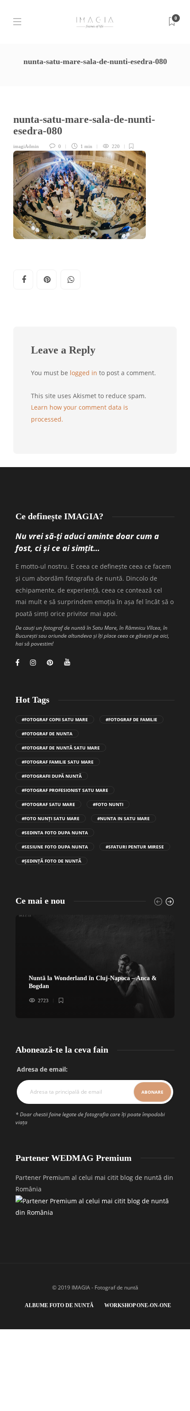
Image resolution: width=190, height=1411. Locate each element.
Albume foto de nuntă (59, 1305)
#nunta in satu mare (123, 818)
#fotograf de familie (131, 719)
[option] (95, 966)
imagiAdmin (26, 146)
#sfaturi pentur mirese (135, 847)
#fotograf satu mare (48, 804)
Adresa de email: (42, 1069)
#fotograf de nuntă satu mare (61, 748)
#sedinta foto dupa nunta (55, 832)
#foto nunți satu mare (51, 818)
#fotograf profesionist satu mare (65, 790)
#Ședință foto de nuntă (51, 861)
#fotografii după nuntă (52, 776)
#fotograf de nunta (47, 733)
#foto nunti (108, 804)
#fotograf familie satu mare (58, 762)
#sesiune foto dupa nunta (55, 847)
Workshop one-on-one (137, 1305)
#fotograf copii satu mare (55, 719)
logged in (83, 373)
